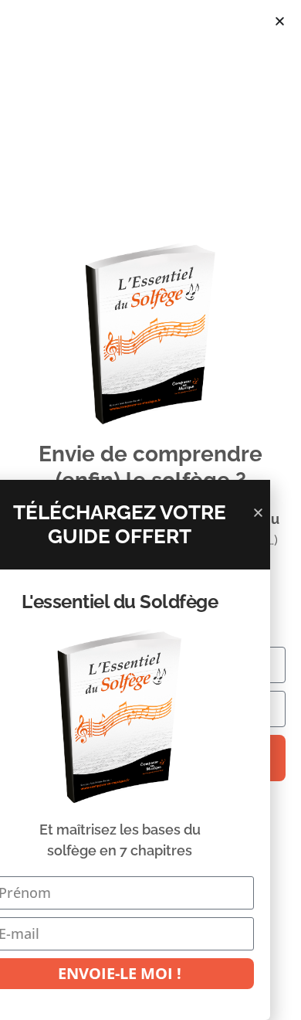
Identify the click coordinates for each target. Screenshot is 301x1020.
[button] (280, 21)
